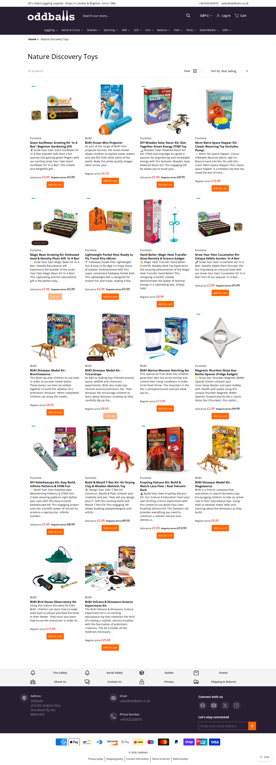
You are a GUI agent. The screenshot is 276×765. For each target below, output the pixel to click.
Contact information (137, 758)
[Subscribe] (252, 726)
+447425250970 (208, 3)
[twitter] (225, 705)
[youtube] (214, 705)
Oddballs (143, 752)
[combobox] (137, 15)
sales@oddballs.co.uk (234, 3)
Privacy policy (95, 758)
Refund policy (180, 758)
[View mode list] (201, 71)
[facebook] (202, 705)
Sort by (215, 71)
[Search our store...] (188, 15)
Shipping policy (114, 758)
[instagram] (236, 705)
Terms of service (161, 758)
